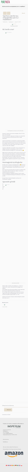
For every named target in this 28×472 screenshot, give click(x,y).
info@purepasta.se (9, 433)
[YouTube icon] (13, 467)
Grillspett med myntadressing (8, 405)
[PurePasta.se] (5, 2)
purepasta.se (15, 423)
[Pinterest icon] (14, 467)
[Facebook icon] (11, 467)
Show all (23, 13)
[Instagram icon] (16, 467)
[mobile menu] (26, 2)
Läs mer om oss (6, 439)
